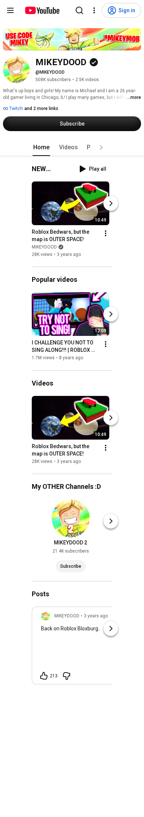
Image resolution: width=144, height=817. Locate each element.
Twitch (15, 108)
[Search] (79, 10)
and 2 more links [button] (41, 108)
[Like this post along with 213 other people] (44, 676)
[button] (101, 147)
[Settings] (94, 10)
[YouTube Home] (42, 10)
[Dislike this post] (66, 676)
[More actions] (105, 233)
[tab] (41, 147)
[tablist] (72, 147)
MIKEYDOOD (44, 247)
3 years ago (96, 615)
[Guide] (10, 10)
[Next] (110, 203)
